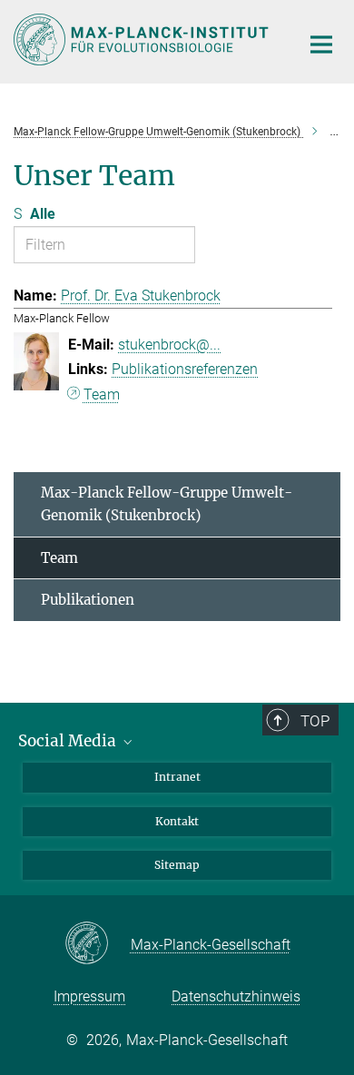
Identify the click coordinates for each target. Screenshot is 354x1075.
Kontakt (177, 821)
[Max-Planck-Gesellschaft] (97, 944)
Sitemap (177, 865)
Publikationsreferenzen (185, 369)
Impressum (89, 996)
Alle (42, 213)
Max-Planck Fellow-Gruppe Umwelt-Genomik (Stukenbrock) (166, 504)
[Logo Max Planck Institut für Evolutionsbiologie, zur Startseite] (143, 39)
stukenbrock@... (169, 344)
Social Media (69, 741)
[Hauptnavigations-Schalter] (321, 44)
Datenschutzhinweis (236, 996)
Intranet (177, 777)
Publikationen (87, 599)
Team (102, 394)
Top (314, 721)
